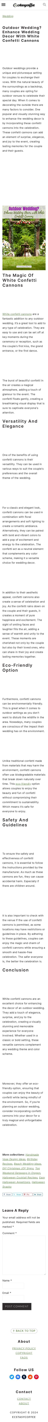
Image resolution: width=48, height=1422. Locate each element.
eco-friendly (23, 783)
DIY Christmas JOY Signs (18, 1168)
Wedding (7, 16)
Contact (24, 1399)
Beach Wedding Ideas (27, 1163)
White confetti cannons (17, 314)
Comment (9, 1233)
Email (6, 1292)
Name (7, 1280)
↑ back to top (24, 1331)
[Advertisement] (24, 55)
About (24, 1403)
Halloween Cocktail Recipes (20, 1177)
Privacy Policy (24, 1348)
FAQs (24, 1357)
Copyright (24, 1353)
